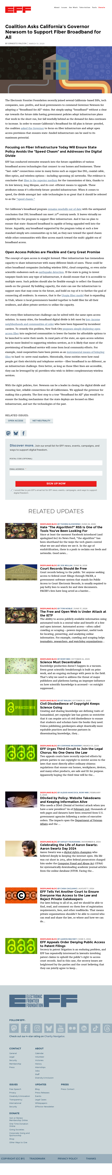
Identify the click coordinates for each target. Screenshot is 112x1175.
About (57, 7)
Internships (40, 1067)
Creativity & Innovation (19, 1096)
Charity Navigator (54, 1036)
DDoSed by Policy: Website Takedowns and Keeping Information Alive (70, 800)
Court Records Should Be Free (63, 568)
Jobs (37, 1071)
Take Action (84, 7)
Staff (37, 1074)
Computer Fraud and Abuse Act (76, 863)
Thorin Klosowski (70, 524)
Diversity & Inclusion (44, 1078)
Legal (11, 1057)
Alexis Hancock (69, 792)
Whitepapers (41, 1103)
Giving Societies (16, 1129)
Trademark (37, 1158)
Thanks (91, 1158)
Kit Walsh (65, 700)
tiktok (95, 1028)
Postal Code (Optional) (21, 458)
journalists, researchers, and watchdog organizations (71, 641)
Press (12, 1067)
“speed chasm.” (25, 199)
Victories (39, 1060)
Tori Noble (66, 608)
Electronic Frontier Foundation (18, 10)
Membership (15, 1064)
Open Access (15, 420)
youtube (60, 1028)
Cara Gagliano (68, 888)
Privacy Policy (68, 1158)
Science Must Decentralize (60, 662)
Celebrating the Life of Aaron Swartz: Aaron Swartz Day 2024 (69, 846)
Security (13, 1060)
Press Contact (67, 1089)
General (13, 1053)
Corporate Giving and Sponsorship (19, 1134)
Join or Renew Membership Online (18, 1119)
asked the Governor (32, 128)
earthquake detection (51, 272)
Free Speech (15, 1089)
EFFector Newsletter (44, 1106)
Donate (101, 7)
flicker (72, 1028)
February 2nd (81, 809)
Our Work (73, 7)
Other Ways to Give (18, 1142)
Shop (11, 1139)
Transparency (15, 1099)
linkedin (84, 1028)
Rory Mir (65, 659)
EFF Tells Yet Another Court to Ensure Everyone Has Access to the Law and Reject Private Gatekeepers (69, 895)
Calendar (39, 1053)
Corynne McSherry (71, 746)
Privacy (12, 1092)
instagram (37, 1028)
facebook (25, 1028)
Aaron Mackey (68, 939)
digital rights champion (78, 852)
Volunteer (39, 1057)
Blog (37, 1089)
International (15, 1103)
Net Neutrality (41, 420)
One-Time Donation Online (18, 1125)
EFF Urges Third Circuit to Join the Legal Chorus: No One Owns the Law (71, 750)
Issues (64, 7)
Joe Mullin (66, 565)
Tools (94, 7)
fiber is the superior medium (40, 180)
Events (38, 1096)
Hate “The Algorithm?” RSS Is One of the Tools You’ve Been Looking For (71, 529)
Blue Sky (49, 1028)
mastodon (14, 1028)
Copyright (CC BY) (12, 1158)
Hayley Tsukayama (70, 842)
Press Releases (42, 1092)
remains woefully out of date (65, 209)
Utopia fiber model (73, 295)
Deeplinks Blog (48, 524)
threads (107, 1028)
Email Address (17, 469)
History (38, 1064)
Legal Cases (40, 1099)
